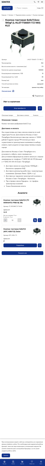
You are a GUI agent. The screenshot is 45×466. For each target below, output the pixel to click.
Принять (5, 455)
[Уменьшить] (5, 220)
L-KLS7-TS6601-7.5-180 (34, 59)
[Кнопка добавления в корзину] (35, 220)
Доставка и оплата (23, 115)
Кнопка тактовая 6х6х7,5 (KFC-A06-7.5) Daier (14, 230)
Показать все (22, 253)
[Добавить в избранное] (40, 108)
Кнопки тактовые (38, 15)
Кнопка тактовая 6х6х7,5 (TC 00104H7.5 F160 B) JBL (16, 201)
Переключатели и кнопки (23, 15)
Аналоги (35, 115)
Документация (6, 91)
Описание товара (7, 115)
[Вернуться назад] (3, 20)
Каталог (11, 15)
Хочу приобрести (20, 108)
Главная (4, 15)
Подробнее (20, 245)
